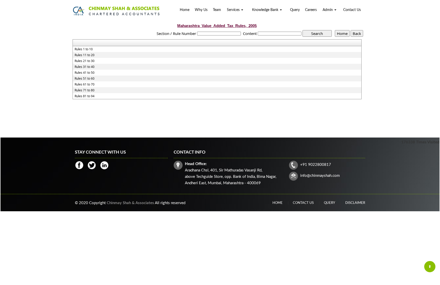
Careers (311, 10)
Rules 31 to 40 (84, 67)
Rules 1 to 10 (84, 49)
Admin (328, 10)
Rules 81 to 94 (84, 96)
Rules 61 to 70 (84, 84)
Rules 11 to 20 (84, 55)
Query (295, 10)
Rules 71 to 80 (84, 90)
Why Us (201, 10)
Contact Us (352, 10)
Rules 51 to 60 (84, 79)
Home (184, 10)
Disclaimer (355, 203)
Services (234, 10)
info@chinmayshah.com (320, 176)
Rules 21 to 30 (84, 61)
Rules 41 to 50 (84, 73)
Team (217, 10)
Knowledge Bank (265, 10)
